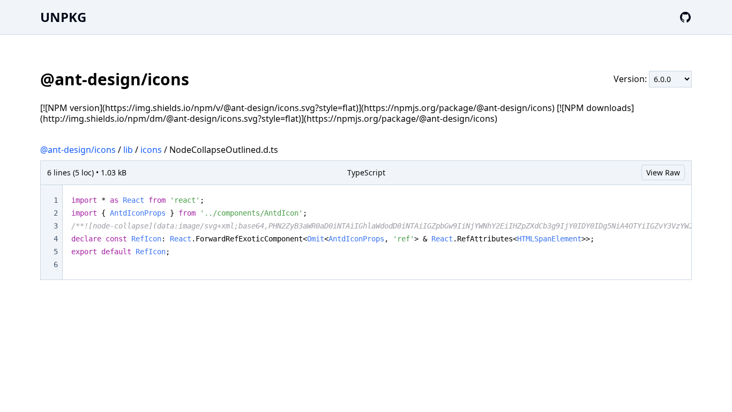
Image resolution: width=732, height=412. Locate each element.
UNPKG (63, 17)
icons (151, 150)
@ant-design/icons (78, 150)
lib (128, 150)
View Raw (663, 172)
